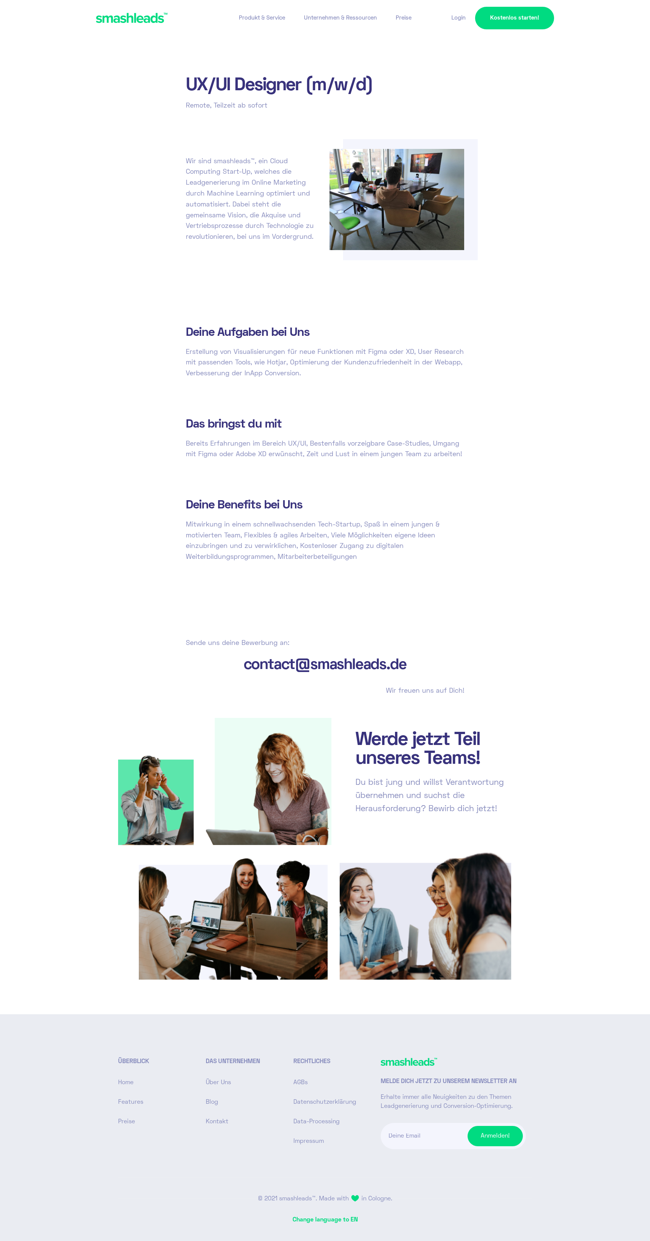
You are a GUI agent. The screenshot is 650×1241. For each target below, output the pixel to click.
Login (458, 18)
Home (126, 1082)
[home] (131, 18)
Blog (212, 1102)
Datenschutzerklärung (324, 1102)
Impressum (308, 1141)
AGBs (300, 1082)
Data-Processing (316, 1121)
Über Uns (218, 1082)
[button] (262, 18)
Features (130, 1102)
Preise (404, 18)
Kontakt (217, 1121)
